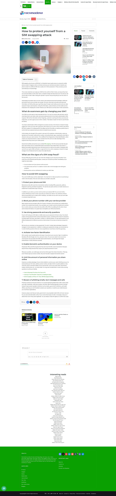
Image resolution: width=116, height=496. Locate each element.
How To (47, 2)
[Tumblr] (89, 76)
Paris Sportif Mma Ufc (58, 410)
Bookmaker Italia (58, 400)
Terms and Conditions (80, 493)
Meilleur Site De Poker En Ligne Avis (58, 404)
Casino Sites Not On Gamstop (58, 379)
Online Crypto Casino (58, 438)
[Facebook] (23, 42)
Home (24, 25)
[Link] (44, 357)
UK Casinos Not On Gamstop (58, 382)
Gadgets (60, 2)
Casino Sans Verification (58, 415)
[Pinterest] (32, 42)
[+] (48, 356)
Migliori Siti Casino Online (58, 429)
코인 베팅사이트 (58, 414)
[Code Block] (42, 357)
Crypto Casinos (58, 435)
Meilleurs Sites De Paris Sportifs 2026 (58, 418)
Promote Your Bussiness (64, 468)
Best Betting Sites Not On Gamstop (58, 383)
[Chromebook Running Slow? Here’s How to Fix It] (79, 105)
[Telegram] (84, 79)
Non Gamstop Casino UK (58, 380)
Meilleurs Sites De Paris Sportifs (71, 2)
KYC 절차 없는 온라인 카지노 (58, 411)
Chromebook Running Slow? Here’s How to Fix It (47, 18)
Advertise (61, 466)
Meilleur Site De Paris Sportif (58, 407)
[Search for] (21, 6)
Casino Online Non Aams (58, 401)
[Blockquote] (40, 357)
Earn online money (25, 484)
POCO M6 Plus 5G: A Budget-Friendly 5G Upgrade (87, 44)
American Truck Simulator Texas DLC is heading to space (37, 274)
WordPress (23, 482)
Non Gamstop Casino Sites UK (58, 390)
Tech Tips (23, 480)
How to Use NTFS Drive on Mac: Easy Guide (89, 109)
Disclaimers (93, 493)
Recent (75, 30)
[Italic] (31, 357)
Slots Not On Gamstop (58, 389)
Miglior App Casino (58, 422)
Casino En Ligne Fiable (86, 2)
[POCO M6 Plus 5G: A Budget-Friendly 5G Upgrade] (78, 44)
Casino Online (58, 376)
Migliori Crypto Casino (58, 432)
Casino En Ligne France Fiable (58, 431)
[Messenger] (37, 42)
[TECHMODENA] (31, 13)
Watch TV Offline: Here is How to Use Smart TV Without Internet (88, 61)
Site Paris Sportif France (58, 420)
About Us (61, 462)
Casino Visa (58, 403)
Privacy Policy (72, 493)
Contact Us (61, 464)
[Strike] (35, 357)
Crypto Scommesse (58, 421)
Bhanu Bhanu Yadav (26, 38)
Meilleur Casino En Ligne (58, 391)
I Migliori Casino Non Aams (58, 397)
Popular (83, 30)
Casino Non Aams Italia (58, 386)
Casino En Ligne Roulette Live (58, 417)
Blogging (23, 486)
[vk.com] (94, 76)
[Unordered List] (38, 357)
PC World (23, 2)
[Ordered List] (37, 357)
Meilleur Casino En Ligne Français (58, 406)
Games (53, 2)
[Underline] (33, 357)
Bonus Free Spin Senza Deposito (58, 428)
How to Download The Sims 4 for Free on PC (35, 272)
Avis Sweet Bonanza (58, 408)
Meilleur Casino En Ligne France (58, 396)
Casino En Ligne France (58, 427)
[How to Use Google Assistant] (45, 317)
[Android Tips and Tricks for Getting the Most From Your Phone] (78, 37)
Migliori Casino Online (58, 424)
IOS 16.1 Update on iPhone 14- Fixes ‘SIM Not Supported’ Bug (38, 276)
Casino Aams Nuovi (58, 439)
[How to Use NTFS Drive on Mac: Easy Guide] (89, 105)
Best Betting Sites (58, 377)
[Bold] (29, 357)
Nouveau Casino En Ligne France (100, 2)
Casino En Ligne (58, 434)
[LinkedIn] (29, 42)
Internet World (40, 2)
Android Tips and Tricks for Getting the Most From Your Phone (88, 37)
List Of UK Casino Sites (58, 384)
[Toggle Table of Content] (35, 79)
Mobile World (31, 2)
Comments (91, 30)
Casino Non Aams (58, 387)
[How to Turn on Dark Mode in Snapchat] (29, 317)
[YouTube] (86, 76)
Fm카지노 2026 (58, 413)
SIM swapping (47, 143)
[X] (26, 42)
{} (45, 356)
